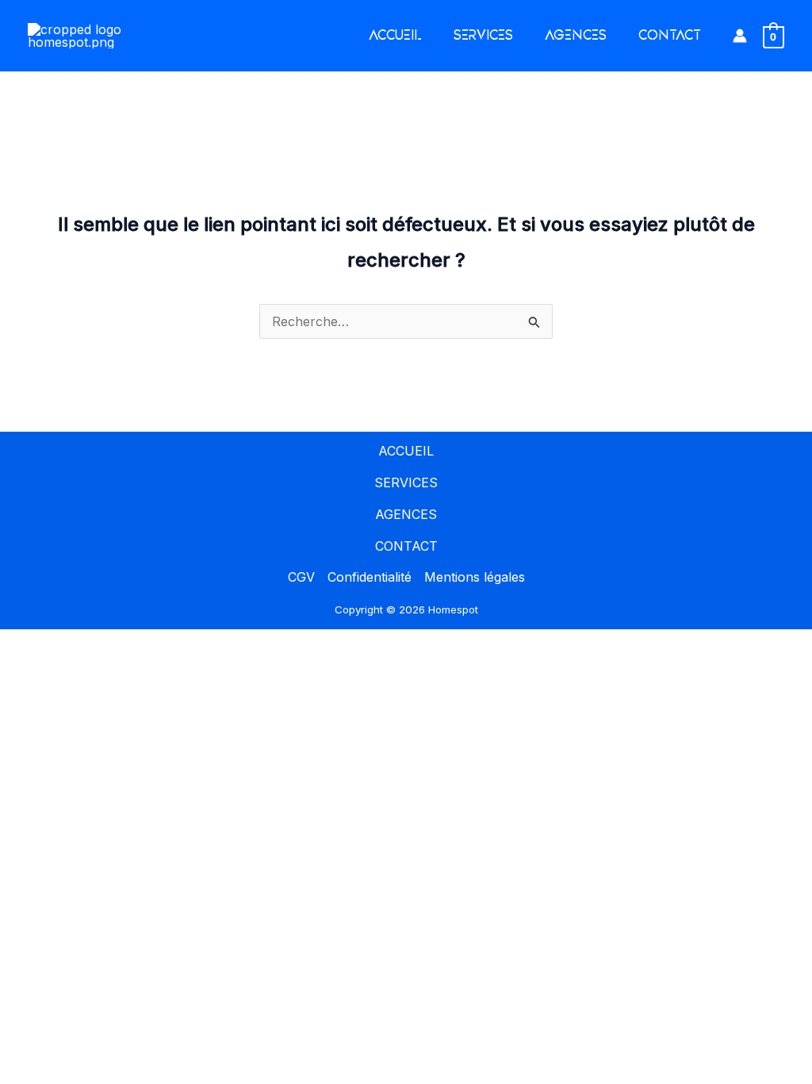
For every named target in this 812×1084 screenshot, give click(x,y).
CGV (301, 577)
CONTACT (669, 36)
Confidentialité (369, 577)
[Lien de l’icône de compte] (740, 36)
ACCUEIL (395, 36)
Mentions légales (474, 577)
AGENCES (576, 36)
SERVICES (483, 36)
